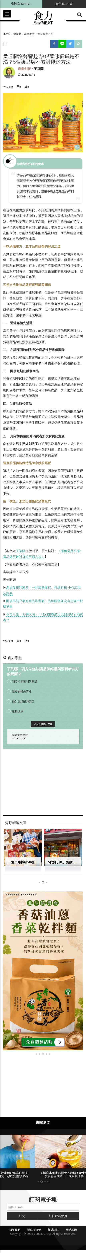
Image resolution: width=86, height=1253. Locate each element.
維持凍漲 (17, 711)
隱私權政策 (34, 1230)
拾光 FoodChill (64, 4)
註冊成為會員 (58, 1216)
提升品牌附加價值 (23, 701)
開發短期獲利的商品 (24, 681)
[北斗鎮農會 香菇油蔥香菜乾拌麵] (43, 970)
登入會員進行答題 (43, 724)
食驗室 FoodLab (21, 4)
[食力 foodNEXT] (43, 18)
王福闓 (39, 69)
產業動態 (29, 34)
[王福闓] (9, 72)
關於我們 (14, 1230)
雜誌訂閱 (53, 1230)
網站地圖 (71, 1230)
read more (20, 738)
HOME (6, 34)
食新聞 (17, 34)
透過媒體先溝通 (22, 691)
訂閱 (22, 1216)
